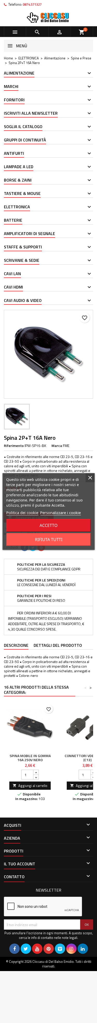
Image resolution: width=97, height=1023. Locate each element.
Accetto (49, 525)
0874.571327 (32, 4)
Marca (56, 445)
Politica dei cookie (22, 512)
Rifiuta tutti (48, 539)
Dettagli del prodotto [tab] (58, 645)
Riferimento (14, 445)
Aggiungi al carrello (30, 785)
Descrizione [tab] (16, 645)
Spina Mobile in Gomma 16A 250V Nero (30, 757)
